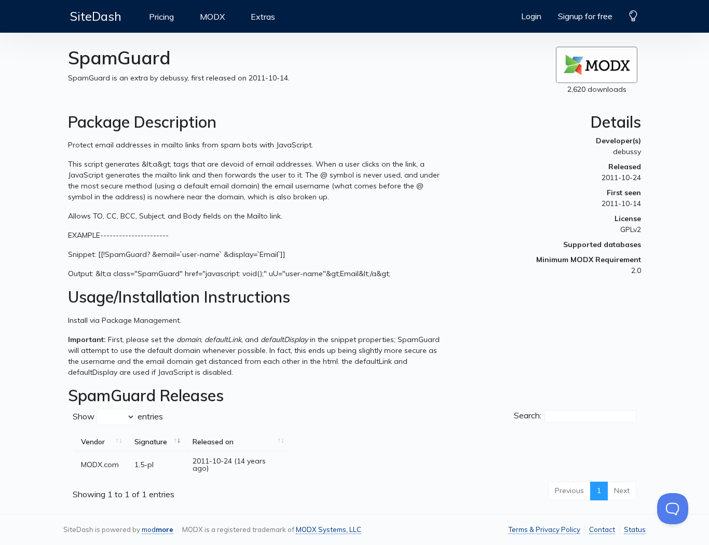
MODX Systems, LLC (328, 529)
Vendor (93, 441)
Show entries (118, 416)
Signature (150, 441)
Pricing (161, 16)
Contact (602, 529)
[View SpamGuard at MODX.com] (596, 65)
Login (531, 16)
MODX (212, 16)
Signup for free (585, 16)
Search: (527, 415)
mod (157, 529)
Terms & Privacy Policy (544, 529)
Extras (263, 16)
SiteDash (95, 16)
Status (635, 529)
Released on (213, 441)
